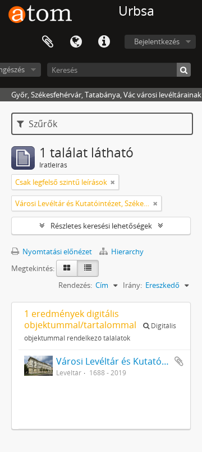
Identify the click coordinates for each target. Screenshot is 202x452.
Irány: (132, 285)
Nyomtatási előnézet (56, 251)
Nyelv (76, 42)
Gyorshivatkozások (104, 42)
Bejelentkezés (157, 41)
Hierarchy (126, 251)
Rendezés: (75, 285)
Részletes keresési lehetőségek (101, 226)
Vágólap (48, 42)
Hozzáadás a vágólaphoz (179, 361)
